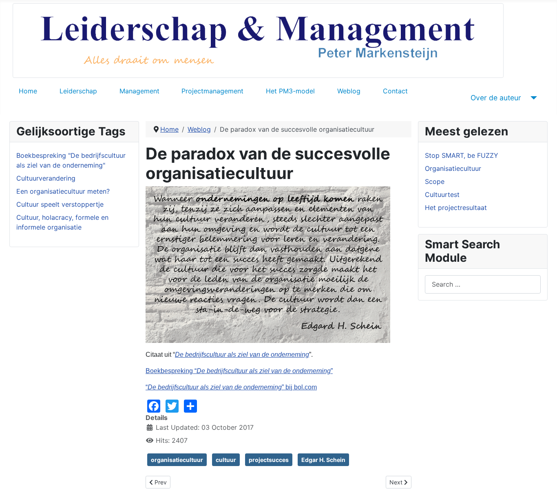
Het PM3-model (290, 91)
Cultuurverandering (45, 178)
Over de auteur (496, 97)
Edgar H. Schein (323, 459)
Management (139, 91)
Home (28, 91)
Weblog (348, 91)
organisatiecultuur (177, 459)
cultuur (226, 459)
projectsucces (269, 459)
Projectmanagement (212, 91)
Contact (395, 91)
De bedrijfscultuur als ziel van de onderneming (242, 354)
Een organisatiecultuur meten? (63, 191)
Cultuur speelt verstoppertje (60, 204)
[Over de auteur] (532, 97)
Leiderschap (78, 91)
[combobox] (483, 284)
